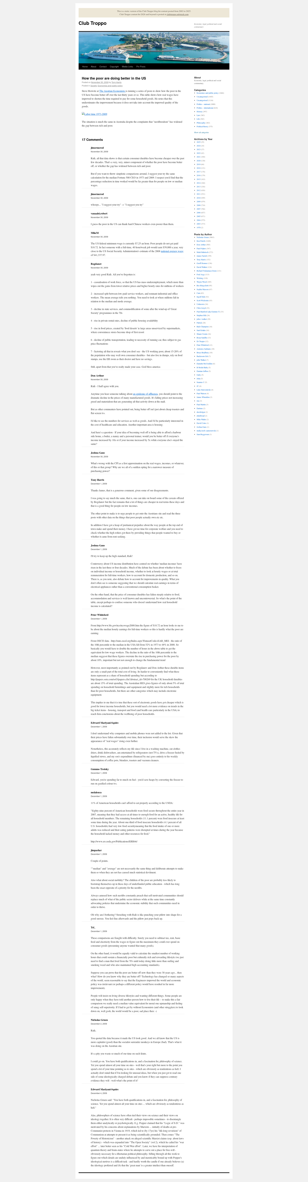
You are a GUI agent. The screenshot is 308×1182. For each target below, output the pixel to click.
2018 (199, 168)
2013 (199, 186)
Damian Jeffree (202, 371)
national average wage (172, 251)
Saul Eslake (201, 330)
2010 (199, 197)
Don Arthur (201, 244)
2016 (199, 175)
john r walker (202, 319)
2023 (199, 149)
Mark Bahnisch (202, 252)
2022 (199, 153)
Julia (198, 378)
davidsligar (201, 412)
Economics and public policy (110, 85)
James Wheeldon (203, 397)
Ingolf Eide (201, 296)
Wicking (200, 278)
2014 (199, 183)
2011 (199, 194)
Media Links (127, 66)
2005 (199, 216)
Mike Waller (201, 419)
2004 (199, 220)
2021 (199, 156)
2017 (199, 171)
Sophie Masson (203, 289)
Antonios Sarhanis (204, 348)
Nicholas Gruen (203, 237)
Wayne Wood (202, 281)
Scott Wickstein (203, 300)
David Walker (202, 267)
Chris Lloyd (201, 308)
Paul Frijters (201, 248)
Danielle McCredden (204, 363)
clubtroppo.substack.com (177, 14)
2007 (199, 209)
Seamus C (200, 382)
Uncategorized (202, 96)
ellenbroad (201, 415)
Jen (198, 400)
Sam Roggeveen (203, 434)
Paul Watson (201, 393)
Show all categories (201, 132)
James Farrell (202, 255)
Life (198, 119)
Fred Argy (201, 274)
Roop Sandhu (202, 337)
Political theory (202, 126)
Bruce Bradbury (203, 352)
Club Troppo (93, 22)
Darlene (200, 408)
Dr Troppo (201, 341)
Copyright (114, 66)
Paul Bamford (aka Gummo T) (208, 311)
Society (93, 85)
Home (85, 66)
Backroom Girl (202, 356)
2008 (199, 205)
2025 (199, 142)
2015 (199, 179)
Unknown (200, 304)
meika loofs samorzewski (206, 430)
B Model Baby (202, 367)
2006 (199, 212)
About (93, 66)
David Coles (201, 423)
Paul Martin (201, 404)
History (199, 111)
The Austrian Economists (112, 91)
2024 (199, 145)
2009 (199, 201)
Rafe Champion (203, 326)
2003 (199, 223)
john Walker (201, 360)
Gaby (199, 374)
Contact (103, 66)
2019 (199, 164)
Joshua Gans (201, 427)
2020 (199, 160)
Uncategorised (202, 100)
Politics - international (205, 107)
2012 (199, 190)
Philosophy (201, 122)
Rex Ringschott (202, 285)
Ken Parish (201, 241)
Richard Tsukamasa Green (207, 270)
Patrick (199, 322)
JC (198, 386)
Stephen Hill (201, 315)
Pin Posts (140, 66)
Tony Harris (116, 82)
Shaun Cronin (202, 334)
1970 (199, 227)
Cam (198, 293)
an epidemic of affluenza (145, 393)
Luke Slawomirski (204, 389)
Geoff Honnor (202, 263)
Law (198, 115)
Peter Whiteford (203, 345)
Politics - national (203, 104)
